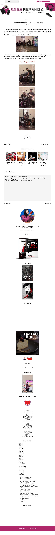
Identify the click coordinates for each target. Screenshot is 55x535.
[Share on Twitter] (44, 144)
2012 (20, 462)
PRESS (27, 430)
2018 (20, 454)
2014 (20, 459)
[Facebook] (22, 367)
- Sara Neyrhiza (32, 528)
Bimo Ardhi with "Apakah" (25, 490)
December (22, 463)
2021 (20, 450)
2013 (20, 460)
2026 (20, 443)
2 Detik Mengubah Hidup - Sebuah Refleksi (29, 494)
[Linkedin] (32, 367)
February (22, 501)
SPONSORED (27, 435)
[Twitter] (25, 367)
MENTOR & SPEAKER (27, 426)
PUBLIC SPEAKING (27, 431)
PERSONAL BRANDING (27, 427)
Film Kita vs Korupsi (24, 476)
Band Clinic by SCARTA (25, 478)
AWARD (27, 410)
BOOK (27, 414)
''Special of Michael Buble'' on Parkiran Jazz (29, 480)
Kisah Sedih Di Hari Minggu (25, 491)
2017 (20, 455)
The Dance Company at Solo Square (27, 485)
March (21, 499)
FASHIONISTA (27, 419)
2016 (20, 456)
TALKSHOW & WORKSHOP (27, 436)
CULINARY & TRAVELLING (27, 416)
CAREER (27, 415)
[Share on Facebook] (41, 144)
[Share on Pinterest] (45, 144)
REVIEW (27, 433)
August (22, 469)
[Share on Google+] (50, 144)
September (22, 467)
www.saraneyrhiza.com (30, 230)
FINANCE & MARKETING (27, 421)
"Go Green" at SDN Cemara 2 (26, 477)
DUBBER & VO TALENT (27, 417)
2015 (20, 458)
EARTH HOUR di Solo (24, 498)
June (21, 471)
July (21, 470)
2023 (20, 447)
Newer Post (8, 203)
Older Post (47, 203)
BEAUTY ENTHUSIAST (27, 411)
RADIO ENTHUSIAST (27, 432)
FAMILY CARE (27, 418)
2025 (20, 444)
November (22, 465)
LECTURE (28, 423)
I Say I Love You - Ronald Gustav (26, 493)
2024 (20, 445)
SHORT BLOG (27, 434)
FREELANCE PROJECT (27, 422)
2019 (20, 452)
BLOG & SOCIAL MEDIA (27, 413)
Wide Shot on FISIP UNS (25, 489)
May (21, 473)
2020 (20, 451)
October (22, 466)
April (21, 474)
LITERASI (27, 424)
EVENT (27, 20)
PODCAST (27, 428)
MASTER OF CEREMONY (27, 425)
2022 (20, 448)
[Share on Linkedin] (48, 144)
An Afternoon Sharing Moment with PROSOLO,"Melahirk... (27, 482)
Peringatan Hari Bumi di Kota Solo (27, 483)
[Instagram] (29, 367)
